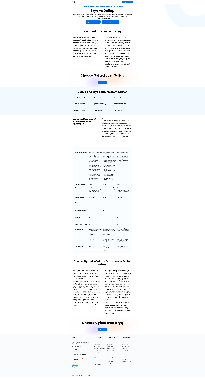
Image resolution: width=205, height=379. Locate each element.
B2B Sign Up (125, 2)
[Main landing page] (75, 2)
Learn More (102, 82)
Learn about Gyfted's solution (110, 22)
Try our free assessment (93, 22)
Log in (131, 2)
